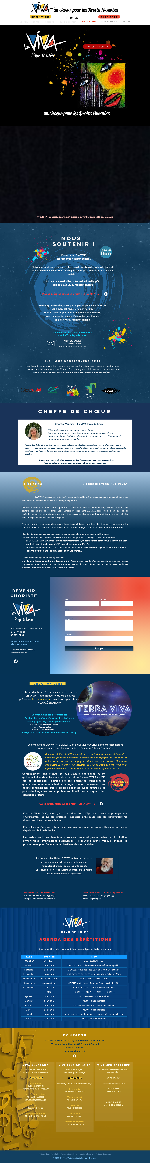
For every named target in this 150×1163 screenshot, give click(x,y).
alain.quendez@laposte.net (72, 346)
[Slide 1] (75, 461)
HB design (92, 1158)
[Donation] (105, 252)
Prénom (104, 599)
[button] (103, 84)
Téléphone (68, 634)
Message (68, 619)
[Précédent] (21, 442)
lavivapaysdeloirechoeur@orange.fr (27, 628)
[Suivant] (129, 442)
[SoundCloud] (76, 18)
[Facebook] (67, 18)
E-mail (67, 610)
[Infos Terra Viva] (106, 294)
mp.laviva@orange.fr (92, 899)
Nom (67, 599)
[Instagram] (71, 18)
